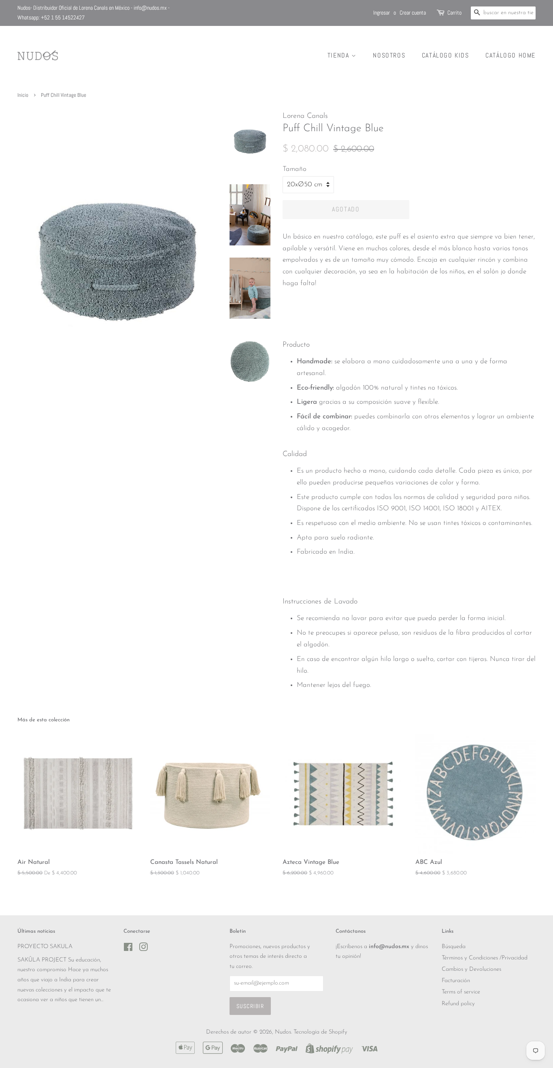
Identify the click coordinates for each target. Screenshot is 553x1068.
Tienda (339, 55)
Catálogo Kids (445, 55)
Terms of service (461, 992)
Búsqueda (454, 947)
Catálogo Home (510, 55)
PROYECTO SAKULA (44, 947)
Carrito (454, 12)
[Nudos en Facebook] (128, 949)
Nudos (283, 1032)
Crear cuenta (413, 12)
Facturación (456, 981)
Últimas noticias (36, 931)
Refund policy (458, 1004)
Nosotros (389, 55)
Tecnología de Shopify (320, 1032)
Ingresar (381, 12)
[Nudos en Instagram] (143, 949)
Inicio (22, 95)
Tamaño (294, 169)
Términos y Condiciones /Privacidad (484, 958)
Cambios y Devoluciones (471, 969)
